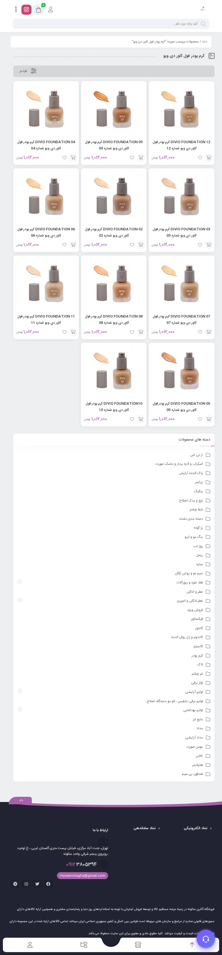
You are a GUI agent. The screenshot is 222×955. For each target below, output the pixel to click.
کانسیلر (198, 646)
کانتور (199, 628)
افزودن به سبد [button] (208, 157)
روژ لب (198, 546)
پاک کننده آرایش (191, 473)
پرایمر (199, 482)
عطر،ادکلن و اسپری (190, 601)
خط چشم (196, 509)
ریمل (199, 555)
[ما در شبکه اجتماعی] (26, 10)
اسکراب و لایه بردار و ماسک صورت (179, 464)
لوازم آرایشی (194, 692)
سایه (199, 564)
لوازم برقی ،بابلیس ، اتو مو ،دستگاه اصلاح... (173, 701)
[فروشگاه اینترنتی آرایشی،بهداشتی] (202, 9)
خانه (204, 41)
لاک (200, 664)
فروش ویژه (195, 610)
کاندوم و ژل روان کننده (187, 637)
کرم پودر (197, 656)
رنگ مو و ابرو (194, 537)
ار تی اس (196, 455)
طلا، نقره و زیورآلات (190, 582)
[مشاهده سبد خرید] (38, 10)
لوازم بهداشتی (193, 710)
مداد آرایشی (194, 738)
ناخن (199, 756)
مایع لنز (198, 719)
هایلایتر (197, 765)
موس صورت (194, 747)
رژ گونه (198, 528)
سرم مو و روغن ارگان (189, 573)
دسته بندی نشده (191, 519)
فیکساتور (197, 619)
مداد (200, 728)
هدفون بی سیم (192, 774)
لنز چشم (197, 674)
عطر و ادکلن (194, 592)
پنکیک (198, 491)
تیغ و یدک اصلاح (191, 500)
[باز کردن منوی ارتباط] (206, 939)
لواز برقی (197, 683)
